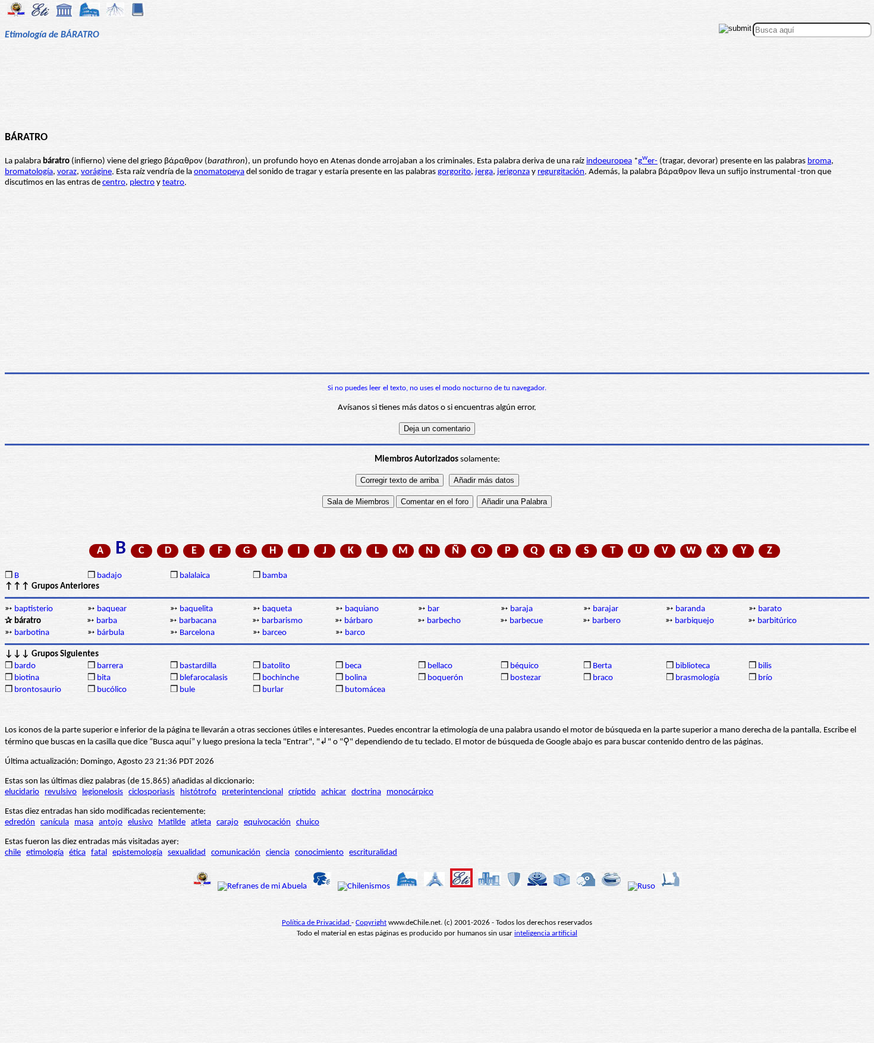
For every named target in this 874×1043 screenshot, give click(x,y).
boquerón (445, 678)
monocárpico (409, 792)
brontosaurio (37, 689)
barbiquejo (694, 621)
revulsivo (61, 792)
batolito (276, 666)
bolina (356, 678)
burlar (273, 689)
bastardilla (198, 666)
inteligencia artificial (545, 933)
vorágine (96, 171)
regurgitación (560, 171)
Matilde (172, 822)
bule (187, 689)
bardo (25, 666)
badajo (109, 575)
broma (819, 161)
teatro (173, 182)
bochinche (280, 678)
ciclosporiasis (151, 792)
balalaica (195, 575)
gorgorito (454, 171)
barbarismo (282, 621)
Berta (602, 666)
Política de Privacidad (316, 923)
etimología (45, 852)
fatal (99, 852)
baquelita (196, 609)
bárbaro (358, 621)
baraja (521, 609)
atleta (201, 822)
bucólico (112, 689)
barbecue (526, 621)
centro (113, 182)
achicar (333, 792)
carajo (227, 822)
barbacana (197, 621)
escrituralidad (373, 852)
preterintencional (252, 792)
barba (106, 621)
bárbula (110, 632)
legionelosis (102, 792)
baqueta (277, 609)
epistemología (137, 852)
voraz (67, 171)
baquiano (362, 609)
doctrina (366, 792)
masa (83, 822)
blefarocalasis (204, 678)
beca (353, 666)
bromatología (29, 171)
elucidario (22, 792)
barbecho (444, 621)
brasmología (697, 678)
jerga (484, 171)
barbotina (31, 632)
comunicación (235, 852)
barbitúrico (777, 621)
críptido (302, 792)
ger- (648, 161)
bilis (765, 666)
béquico (524, 666)
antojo (110, 822)
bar (433, 609)
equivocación (267, 822)
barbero (606, 621)
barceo (274, 632)
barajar (605, 609)
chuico (307, 822)
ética (77, 852)
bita (104, 678)
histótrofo (198, 792)
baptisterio (33, 609)
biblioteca (692, 666)
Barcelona (197, 632)
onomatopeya (219, 171)
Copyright (371, 923)
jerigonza (513, 171)
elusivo (140, 822)
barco (355, 632)
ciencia (278, 852)
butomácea (365, 689)
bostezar (525, 678)
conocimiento (319, 852)
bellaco (439, 666)
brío (765, 678)
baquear (112, 609)
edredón (20, 822)
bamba (274, 575)
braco (603, 678)
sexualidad (187, 852)
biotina (26, 678)
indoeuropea (609, 161)
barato (770, 609)
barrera (110, 666)
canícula (54, 822)
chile (13, 852)
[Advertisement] (436, 90)
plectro (142, 182)
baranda (690, 609)
